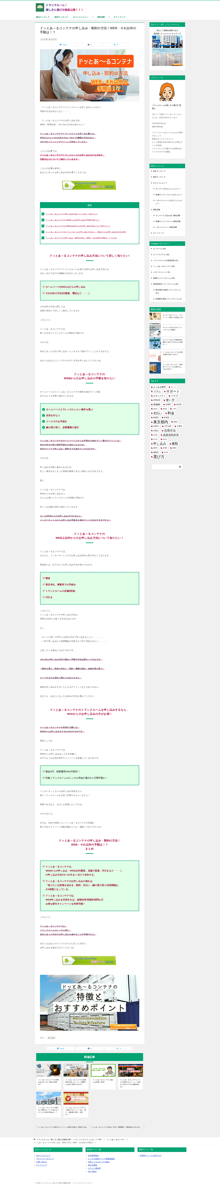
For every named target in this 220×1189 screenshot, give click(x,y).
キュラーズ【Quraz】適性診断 (168, 215)
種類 (175, 443)
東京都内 (160, 422)
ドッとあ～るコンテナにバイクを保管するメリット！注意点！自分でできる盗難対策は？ (130, 1083)
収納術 (156, 404)
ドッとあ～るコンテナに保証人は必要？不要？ (103, 1081)
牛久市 (155, 439)
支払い (157, 413)
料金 (171, 413)
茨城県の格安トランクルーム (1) (169, 299)
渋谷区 (155, 435)
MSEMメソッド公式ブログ (150, 1156)
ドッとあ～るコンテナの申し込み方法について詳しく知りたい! (71, 214)
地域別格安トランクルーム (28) (165, 284)
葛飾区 (174, 448)
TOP (69, 1139)
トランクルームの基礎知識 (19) (165, 260)
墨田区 (165, 409)
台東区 (168, 404)
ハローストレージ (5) (161, 272)
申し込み (51, 1038)
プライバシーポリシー (45, 1159)
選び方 (158, 457)
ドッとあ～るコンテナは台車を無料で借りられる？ (173, 353)
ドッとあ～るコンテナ (48, 39)
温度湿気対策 (171, 434)
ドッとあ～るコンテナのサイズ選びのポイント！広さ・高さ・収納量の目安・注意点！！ (75, 1111)
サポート (173, 391)
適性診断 (101, 17)
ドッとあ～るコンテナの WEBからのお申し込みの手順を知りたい (72, 220)
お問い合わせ (41, 1162)
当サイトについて (43, 1156)
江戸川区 (167, 426)
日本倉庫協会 (93, 1156)
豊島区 (156, 452)
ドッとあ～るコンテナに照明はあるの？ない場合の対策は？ (48, 1082)
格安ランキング (61, 17)
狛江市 (165, 439)
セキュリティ (159, 396)
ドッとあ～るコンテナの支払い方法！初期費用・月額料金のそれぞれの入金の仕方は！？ (117, 1127)
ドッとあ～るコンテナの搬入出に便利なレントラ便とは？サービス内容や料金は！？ (48, 1110)
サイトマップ (119, 17)
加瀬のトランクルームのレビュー (169, 195)
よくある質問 (159, 387)
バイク (174, 395)
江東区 (179, 426)
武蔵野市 (156, 426)
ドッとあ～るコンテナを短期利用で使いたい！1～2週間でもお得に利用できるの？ (75, 1082)
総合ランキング (43, 17)
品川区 (179, 404)
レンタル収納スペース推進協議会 (101, 1159)
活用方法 (170, 430)
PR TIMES (92, 1172)
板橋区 (175, 422)
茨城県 (165, 448)
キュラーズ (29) (159, 249)
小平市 (174, 409)
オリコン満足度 (94, 1168)
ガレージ (173, 387)
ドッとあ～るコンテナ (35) (164, 266)
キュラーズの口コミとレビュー (168, 189)
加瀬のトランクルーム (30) (164, 278)
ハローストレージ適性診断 (166, 227)
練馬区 (155, 448)
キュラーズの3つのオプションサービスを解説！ (172, 329)
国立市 (155, 409)
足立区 (166, 452)
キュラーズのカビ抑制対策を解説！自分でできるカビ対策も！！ (173, 342)
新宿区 (156, 417)
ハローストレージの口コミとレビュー (169, 202)
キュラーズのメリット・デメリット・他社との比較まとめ (173, 316)
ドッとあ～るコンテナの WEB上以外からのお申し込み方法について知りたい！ (78, 226)
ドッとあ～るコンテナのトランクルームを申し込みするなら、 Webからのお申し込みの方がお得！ (86, 232)
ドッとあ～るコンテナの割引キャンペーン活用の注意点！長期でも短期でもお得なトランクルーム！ (63, 1127)
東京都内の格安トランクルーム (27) (168, 291)
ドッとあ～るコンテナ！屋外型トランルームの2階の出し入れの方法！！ (173, 367)
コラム (157, 391)
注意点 (156, 431)
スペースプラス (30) (161, 255)
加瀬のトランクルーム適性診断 (168, 221)
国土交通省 (92, 1165)
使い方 (170, 400)
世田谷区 (156, 400)
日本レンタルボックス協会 (98, 1162)
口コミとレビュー (80, 17)
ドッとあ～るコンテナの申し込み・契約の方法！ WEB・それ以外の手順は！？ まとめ (81, 238)
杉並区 (166, 417)
